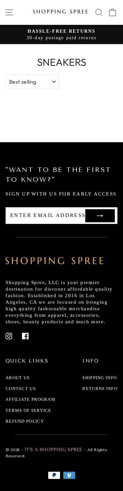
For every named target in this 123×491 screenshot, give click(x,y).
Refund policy (25, 421)
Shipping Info (99, 377)
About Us (18, 377)
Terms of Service (28, 410)
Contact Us (21, 388)
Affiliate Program (30, 399)
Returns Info (99, 388)
